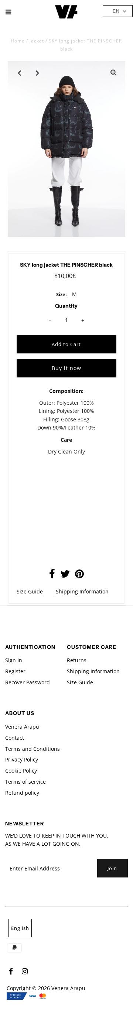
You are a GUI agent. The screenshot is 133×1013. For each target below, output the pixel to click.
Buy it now (66, 368)
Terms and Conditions (32, 748)
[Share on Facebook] (52, 575)
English (20, 928)
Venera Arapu (22, 726)
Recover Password (27, 682)
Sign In (13, 660)
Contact (14, 737)
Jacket (37, 41)
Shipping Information (82, 591)
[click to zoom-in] (113, 73)
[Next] (38, 73)
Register (15, 671)
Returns (76, 660)
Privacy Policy (21, 759)
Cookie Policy (21, 770)
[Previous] (19, 73)
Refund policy (22, 792)
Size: (61, 294)
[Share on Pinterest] (79, 575)
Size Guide (30, 591)
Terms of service (25, 781)
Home (18, 41)
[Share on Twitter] (65, 575)
